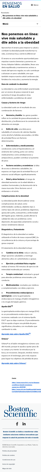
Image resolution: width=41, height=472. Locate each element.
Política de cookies (8, 455)
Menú (36, 5)
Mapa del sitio (7, 468)
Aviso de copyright (8, 464)
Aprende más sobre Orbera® (14, 363)
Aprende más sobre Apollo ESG (15, 334)
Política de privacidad (9, 451)
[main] (20, 201)
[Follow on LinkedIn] (24, 424)
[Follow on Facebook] (17, 424)
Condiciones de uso (8, 460)
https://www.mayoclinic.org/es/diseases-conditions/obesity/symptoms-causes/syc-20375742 (26, 385)
